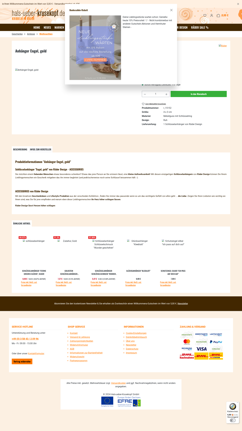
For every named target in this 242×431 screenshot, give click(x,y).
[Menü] (237, 403)
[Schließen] (171, 10)
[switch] (233, 420)
